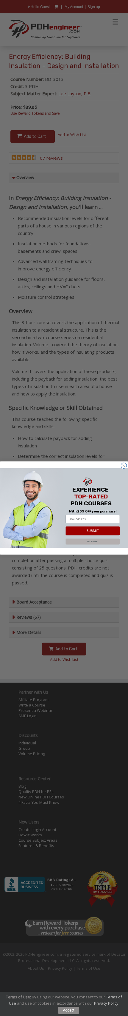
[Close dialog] (124, 465)
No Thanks (93, 541)
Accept (68, 1010)
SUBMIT (93, 531)
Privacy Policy (106, 1003)
